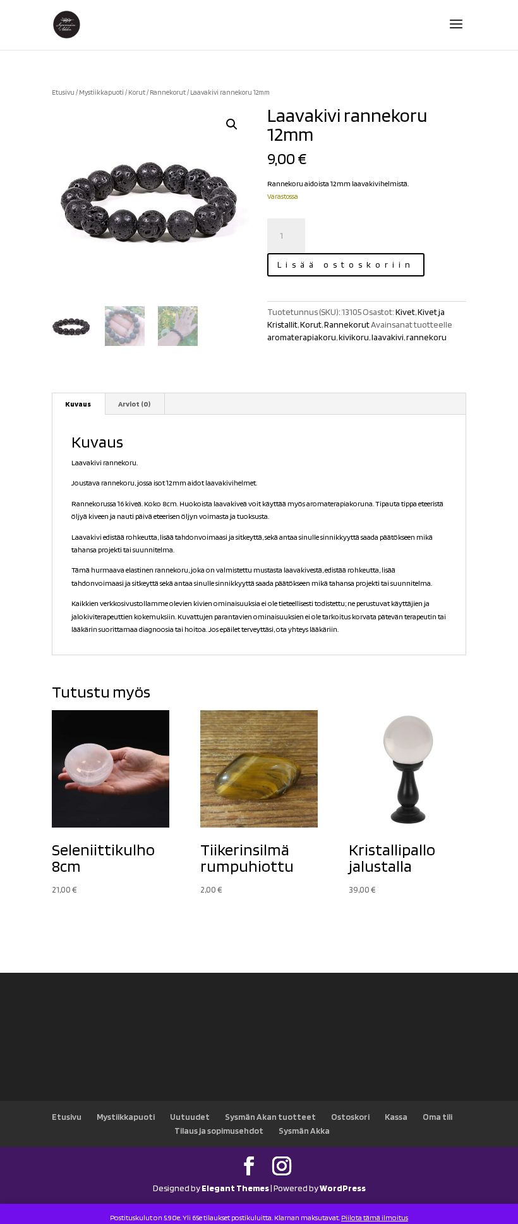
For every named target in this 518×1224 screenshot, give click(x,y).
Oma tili (437, 1117)
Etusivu (63, 92)
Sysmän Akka (304, 1131)
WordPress (343, 1188)
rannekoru (426, 337)
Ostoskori (350, 1117)
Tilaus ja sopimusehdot (218, 1131)
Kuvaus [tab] (78, 403)
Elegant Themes (235, 1188)
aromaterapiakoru (301, 337)
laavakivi (387, 337)
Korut (136, 92)
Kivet (405, 312)
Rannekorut (168, 92)
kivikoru (354, 337)
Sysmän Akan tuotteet (270, 1117)
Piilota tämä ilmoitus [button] (374, 1217)
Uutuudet (190, 1117)
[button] (231, 124)
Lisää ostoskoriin (345, 264)
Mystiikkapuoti (101, 92)
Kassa (396, 1117)
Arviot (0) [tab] (134, 403)
